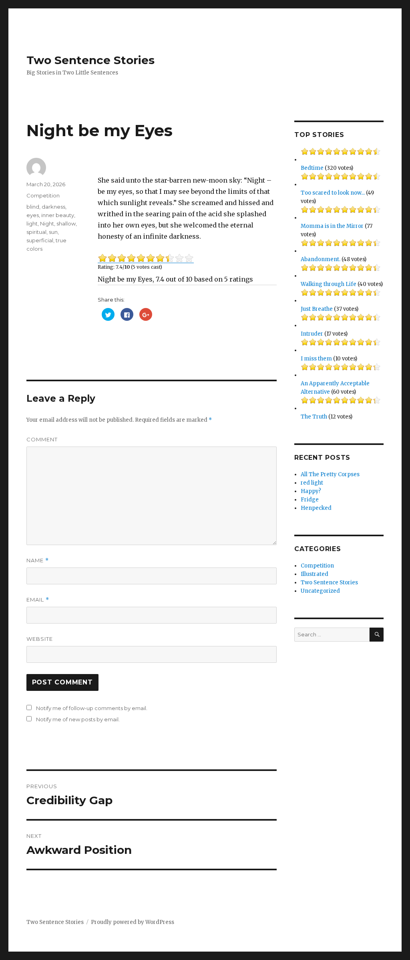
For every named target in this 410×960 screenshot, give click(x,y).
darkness (53, 206)
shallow (66, 223)
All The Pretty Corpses (330, 474)
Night (47, 223)
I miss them (316, 358)
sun (53, 232)
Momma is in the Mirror (332, 226)
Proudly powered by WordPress (132, 922)
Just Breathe (317, 309)
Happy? (311, 491)
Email (37, 599)
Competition (43, 195)
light (32, 223)
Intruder (312, 333)
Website (39, 639)
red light (312, 482)
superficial (39, 240)
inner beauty (57, 215)
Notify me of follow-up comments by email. (91, 708)
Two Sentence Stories (90, 60)
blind (32, 206)
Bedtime (312, 168)
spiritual (36, 232)
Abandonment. (320, 259)
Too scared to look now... (333, 192)
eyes (32, 215)
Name (37, 560)
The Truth (314, 416)
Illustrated (314, 574)
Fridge (310, 499)
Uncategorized (320, 591)
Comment (42, 439)
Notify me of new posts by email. (78, 719)
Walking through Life (328, 284)
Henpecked (316, 508)
